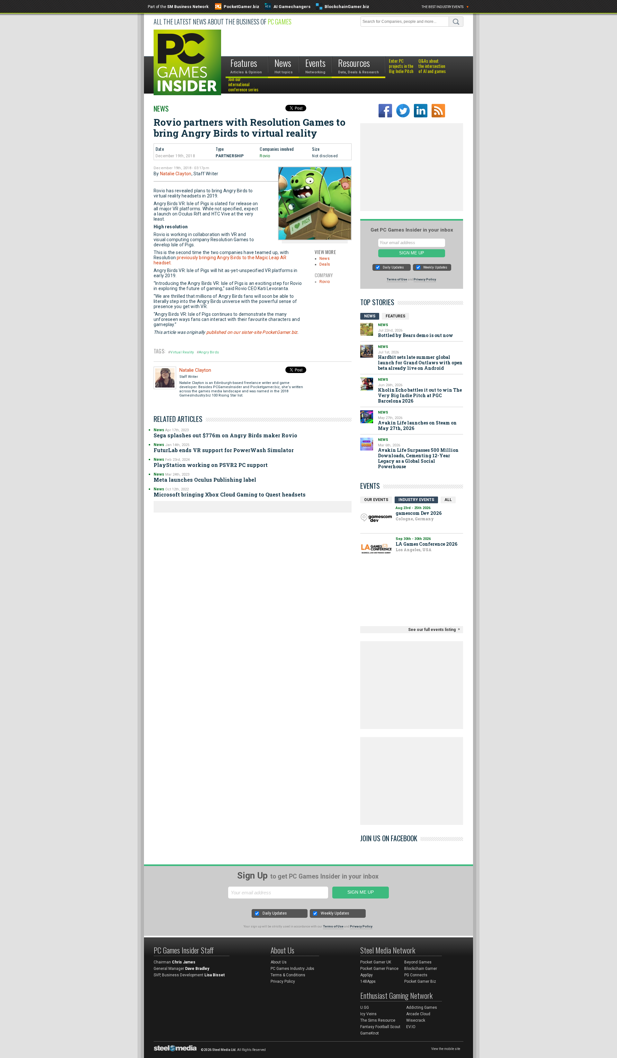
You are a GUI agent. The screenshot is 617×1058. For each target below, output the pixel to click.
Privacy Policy (425, 279)
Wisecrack (415, 1020)
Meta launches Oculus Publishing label (205, 479)
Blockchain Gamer (420, 968)
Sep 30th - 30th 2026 (413, 539)
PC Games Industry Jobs (292, 968)
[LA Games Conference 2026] (376, 549)
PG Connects (415, 975)
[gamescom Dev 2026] (376, 518)
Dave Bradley (197, 968)
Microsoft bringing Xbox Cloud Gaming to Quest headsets (230, 494)
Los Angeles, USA (414, 549)
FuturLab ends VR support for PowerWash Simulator (224, 450)
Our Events (376, 499)
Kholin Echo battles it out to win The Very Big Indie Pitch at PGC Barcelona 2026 (420, 395)
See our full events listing (432, 629)
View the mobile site (445, 1049)
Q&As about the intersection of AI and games (432, 66)
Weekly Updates (435, 267)
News (161, 108)
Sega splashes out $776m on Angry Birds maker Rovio (225, 435)
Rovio (265, 156)
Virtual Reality (182, 352)
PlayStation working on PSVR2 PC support (211, 464)
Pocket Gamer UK (375, 962)
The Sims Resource (377, 1020)
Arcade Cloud (418, 1014)
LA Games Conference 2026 (426, 544)
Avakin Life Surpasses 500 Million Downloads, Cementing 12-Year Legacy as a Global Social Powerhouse (418, 458)
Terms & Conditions (288, 975)
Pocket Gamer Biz (420, 981)
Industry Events (416, 499)
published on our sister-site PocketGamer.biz (252, 332)
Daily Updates (393, 267)
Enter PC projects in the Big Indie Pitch (401, 66)
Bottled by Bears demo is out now (415, 335)
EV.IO (411, 1027)
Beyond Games (418, 962)
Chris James (183, 962)
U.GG (364, 1007)
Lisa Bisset (214, 975)
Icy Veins (368, 1014)
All (448, 499)
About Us (279, 962)
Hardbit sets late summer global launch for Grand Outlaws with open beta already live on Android (420, 362)
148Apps (368, 981)
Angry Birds (209, 352)
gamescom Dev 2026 (419, 513)
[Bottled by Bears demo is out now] (366, 329)
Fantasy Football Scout (380, 1027)
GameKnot (369, 1033)
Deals (324, 264)
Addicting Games (421, 1007)
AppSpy (366, 975)
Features (395, 316)
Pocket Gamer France (379, 968)
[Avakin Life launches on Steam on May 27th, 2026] (366, 416)
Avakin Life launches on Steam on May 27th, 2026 (417, 425)
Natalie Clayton (176, 173)
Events (370, 485)
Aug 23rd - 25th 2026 (413, 508)
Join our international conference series (243, 85)
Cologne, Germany (415, 518)
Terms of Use (397, 279)
